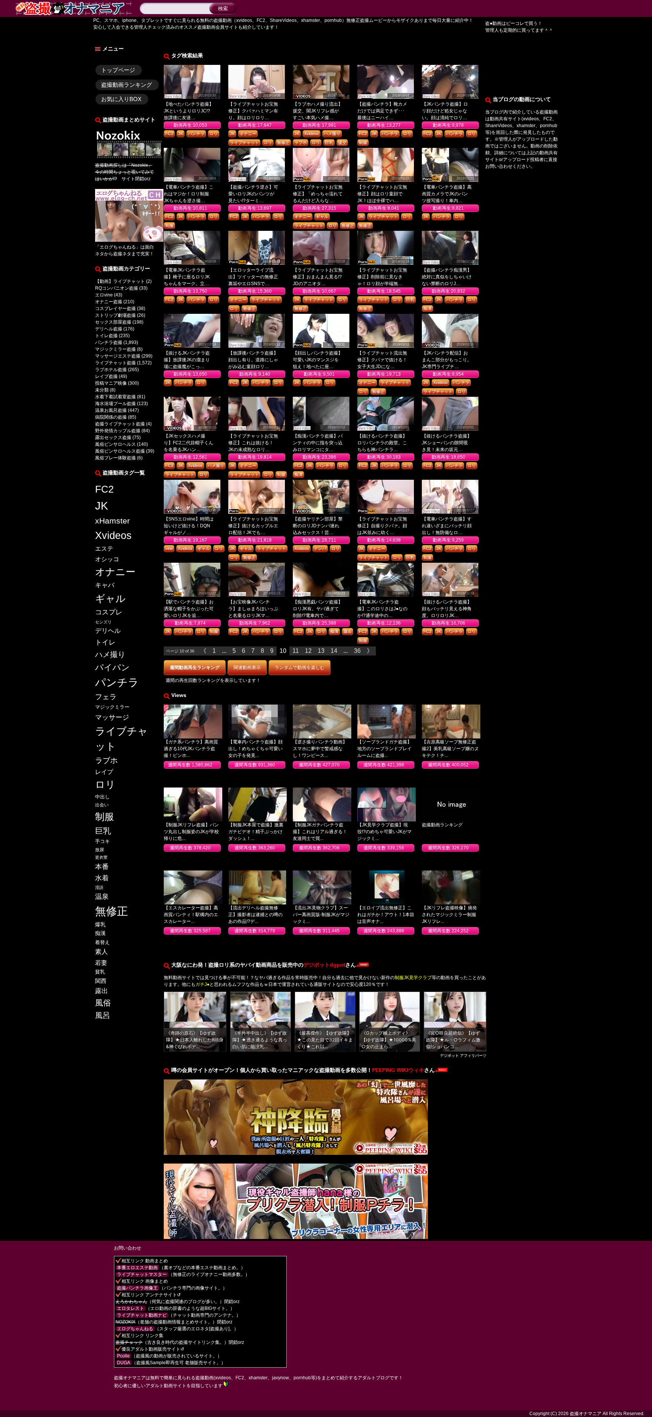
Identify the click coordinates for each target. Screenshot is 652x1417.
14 (334, 651)
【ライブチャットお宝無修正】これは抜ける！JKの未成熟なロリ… (253, 442)
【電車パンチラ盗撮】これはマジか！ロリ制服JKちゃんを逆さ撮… (189, 193)
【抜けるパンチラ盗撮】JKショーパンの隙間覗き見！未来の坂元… (447, 442)
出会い (102, 805)
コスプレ (108, 612)
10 (283, 651)
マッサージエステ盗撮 (117, 356)
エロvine (104, 295)
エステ (104, 548)
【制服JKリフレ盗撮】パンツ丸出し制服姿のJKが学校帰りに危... (191, 831)
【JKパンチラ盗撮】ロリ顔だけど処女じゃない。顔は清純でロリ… (445, 110)
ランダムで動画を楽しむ (299, 667)
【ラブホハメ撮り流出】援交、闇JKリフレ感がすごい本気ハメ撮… (318, 110)
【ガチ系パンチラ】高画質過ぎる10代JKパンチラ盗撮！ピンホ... (191, 748)
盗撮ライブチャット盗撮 (120, 424)
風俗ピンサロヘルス (115, 444)
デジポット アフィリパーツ (463, 1055)
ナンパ (320, 548)
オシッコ (107, 559)
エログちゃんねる (118, 247)
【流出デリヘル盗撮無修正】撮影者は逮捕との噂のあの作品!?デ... (255, 914)
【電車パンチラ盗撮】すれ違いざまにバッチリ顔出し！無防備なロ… (447, 525)
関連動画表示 (247, 667)
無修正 (111, 911)
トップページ (118, 70)
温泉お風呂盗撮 (111, 410)
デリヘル (108, 630)
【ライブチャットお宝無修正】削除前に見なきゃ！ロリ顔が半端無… (382, 276)
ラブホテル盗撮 (111, 369)
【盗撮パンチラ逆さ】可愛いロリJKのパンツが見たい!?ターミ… (253, 193)
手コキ (102, 841)
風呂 (102, 1015)
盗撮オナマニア (585, 1413)
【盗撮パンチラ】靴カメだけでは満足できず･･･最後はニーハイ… (382, 110)
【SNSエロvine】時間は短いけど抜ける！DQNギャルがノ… (189, 525)
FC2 (104, 489)
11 (295, 651)
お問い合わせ (127, 1248)
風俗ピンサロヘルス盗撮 (120, 451)
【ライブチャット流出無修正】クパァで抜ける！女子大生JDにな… (382, 359)
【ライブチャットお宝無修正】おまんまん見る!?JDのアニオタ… (318, 276)
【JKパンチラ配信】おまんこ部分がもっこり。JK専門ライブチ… (447, 359)
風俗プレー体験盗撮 (115, 458)
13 (321, 651)
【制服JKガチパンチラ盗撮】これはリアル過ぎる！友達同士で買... (320, 831)
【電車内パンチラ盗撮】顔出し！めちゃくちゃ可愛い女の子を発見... (255, 748)
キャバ (104, 585)
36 (357, 651)
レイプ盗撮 (106, 376)
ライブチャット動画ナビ (142, 1315)
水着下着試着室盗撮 (115, 396)
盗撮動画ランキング (126, 84)
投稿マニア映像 (111, 383)
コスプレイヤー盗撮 (115, 308)
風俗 (103, 1002)
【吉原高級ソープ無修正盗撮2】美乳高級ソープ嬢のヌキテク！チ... (450, 748)
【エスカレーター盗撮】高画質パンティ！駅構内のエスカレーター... (191, 914)
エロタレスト (130, 1308)
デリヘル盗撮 (108, 329)
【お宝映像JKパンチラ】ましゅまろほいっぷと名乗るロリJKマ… (253, 608)
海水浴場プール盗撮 (115, 403)
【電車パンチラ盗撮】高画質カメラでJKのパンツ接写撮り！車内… (447, 193)
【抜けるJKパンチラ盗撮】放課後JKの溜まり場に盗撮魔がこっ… (187, 359)
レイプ (104, 772)
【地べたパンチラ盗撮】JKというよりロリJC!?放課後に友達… (189, 110)
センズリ (103, 622)
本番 (102, 866)
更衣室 (101, 857)
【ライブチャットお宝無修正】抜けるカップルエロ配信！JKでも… (253, 525)
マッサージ (112, 717)
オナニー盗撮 (108, 301)
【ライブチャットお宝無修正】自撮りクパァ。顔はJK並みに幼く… (382, 525)
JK (101, 506)
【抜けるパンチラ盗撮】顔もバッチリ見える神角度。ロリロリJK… (447, 608)
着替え (102, 942)
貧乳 (100, 972)
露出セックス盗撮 (113, 437)
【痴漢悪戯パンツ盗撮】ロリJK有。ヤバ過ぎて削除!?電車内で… (318, 608)
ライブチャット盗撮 (115, 362)
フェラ (106, 697)
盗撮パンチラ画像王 (137, 1288)
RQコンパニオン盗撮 (116, 288)
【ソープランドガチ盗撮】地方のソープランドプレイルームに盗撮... (384, 748)
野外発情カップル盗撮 (117, 430)
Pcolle (123, 1356)
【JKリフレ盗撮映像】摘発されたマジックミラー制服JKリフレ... (449, 914)
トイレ (105, 642)
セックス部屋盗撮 (113, 322)
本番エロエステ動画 (137, 1267)
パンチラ (117, 682)
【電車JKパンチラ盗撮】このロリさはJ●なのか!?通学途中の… (382, 608)
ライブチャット (121, 739)
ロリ (105, 784)
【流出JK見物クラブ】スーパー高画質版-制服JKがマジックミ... (321, 914)
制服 (104, 816)
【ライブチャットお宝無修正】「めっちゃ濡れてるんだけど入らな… (318, 193)
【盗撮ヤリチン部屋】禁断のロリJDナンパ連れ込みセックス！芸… (318, 525)
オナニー (115, 571)
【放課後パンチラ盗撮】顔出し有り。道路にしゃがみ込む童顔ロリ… (253, 359)
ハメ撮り (110, 654)
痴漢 (100, 933)
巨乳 (103, 830)
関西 (100, 981)
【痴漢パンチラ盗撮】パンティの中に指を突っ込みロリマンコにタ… (318, 442)
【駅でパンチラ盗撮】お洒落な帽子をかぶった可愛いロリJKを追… (189, 608)
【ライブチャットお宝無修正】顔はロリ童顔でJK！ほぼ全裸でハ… (382, 193)
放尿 (99, 849)
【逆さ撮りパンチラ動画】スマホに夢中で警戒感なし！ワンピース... (320, 748)
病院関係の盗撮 (111, 417)
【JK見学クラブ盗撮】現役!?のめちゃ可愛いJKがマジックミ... (384, 831)
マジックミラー (112, 707)
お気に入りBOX (121, 99)
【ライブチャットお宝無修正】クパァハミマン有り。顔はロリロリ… (253, 110)
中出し (102, 797)
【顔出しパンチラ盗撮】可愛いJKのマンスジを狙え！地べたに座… (318, 359)
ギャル (110, 598)
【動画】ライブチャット (120, 281)
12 (308, 651)
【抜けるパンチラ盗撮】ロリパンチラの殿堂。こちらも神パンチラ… (382, 442)
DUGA (123, 1362)
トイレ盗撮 (106, 335)
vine (169, 548)
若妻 (101, 962)
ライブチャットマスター (142, 1274)
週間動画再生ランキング (195, 667)
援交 (342, 142)
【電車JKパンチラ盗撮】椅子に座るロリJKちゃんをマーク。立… (187, 276)
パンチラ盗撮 (108, 342)
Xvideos (113, 535)
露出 (101, 991)
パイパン (112, 667)
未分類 (102, 390)
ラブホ (106, 760)
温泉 (102, 896)
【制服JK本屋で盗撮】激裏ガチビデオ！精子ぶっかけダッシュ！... (255, 831)
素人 (101, 951)
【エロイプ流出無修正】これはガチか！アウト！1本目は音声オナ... (385, 914)
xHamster (112, 520)
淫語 (99, 887)
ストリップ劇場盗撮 (115, 315)
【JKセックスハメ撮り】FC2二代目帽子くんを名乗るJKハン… (188, 442)
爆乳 (100, 924)
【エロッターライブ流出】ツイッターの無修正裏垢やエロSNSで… (253, 276)
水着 (102, 878)
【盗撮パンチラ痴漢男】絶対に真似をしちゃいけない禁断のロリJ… (447, 276)
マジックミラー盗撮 (115, 349)
